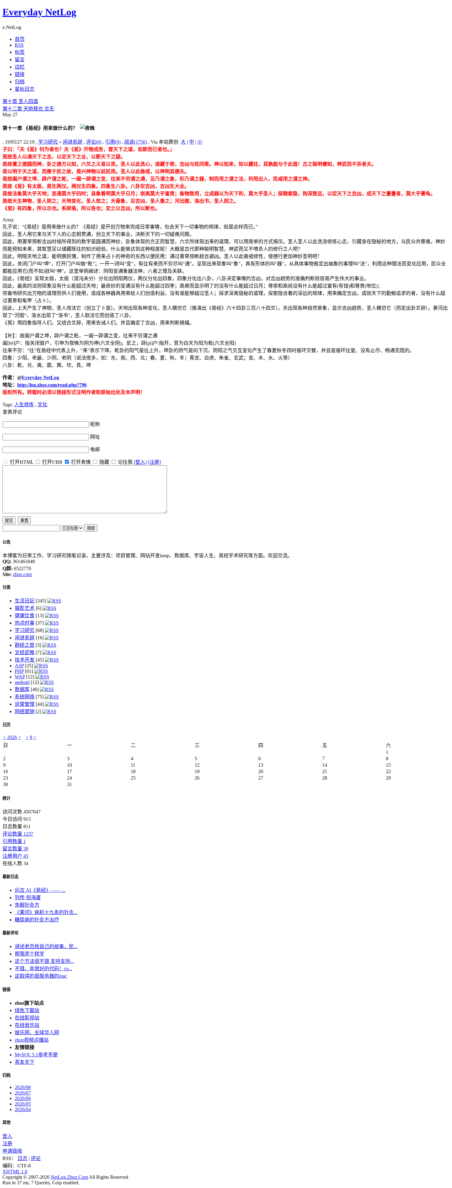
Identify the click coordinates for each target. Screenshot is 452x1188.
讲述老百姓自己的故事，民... (46, 946)
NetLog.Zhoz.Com (69, 1177)
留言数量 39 (15, 848)
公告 (6, 542)
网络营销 (24, 711)
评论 (36, 1158)
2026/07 (23, 1092)
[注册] (154, 462)
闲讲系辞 (72, 142)
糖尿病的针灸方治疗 (37, 919)
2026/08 (23, 1087)
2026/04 (23, 1109)
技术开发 (24, 659)
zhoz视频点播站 (32, 1040)
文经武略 (24, 652)
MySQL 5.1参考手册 (36, 1054)
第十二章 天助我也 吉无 (28, 108)
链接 (6, 989)
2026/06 (23, 1098)
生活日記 (24, 600)
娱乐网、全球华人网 (37, 1032)
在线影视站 (27, 1017)
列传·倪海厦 (28, 897)
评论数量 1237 (17, 833)
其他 (6, 1122)
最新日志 (10, 876)
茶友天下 (24, 1062)
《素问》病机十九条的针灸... (46, 912)
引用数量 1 (14, 841)
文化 (42, 404)
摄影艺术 (24, 608)
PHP (19, 671)
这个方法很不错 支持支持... (44, 961)
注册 (7, 1143)
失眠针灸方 (27, 905)
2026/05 (23, 1104)
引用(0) (113, 142)
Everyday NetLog (39, 12)
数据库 (22, 689)
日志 (22, 1158)
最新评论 (10, 933)
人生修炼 (24, 404)
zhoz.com (22, 574)
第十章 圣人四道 (20, 101)
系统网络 (24, 696)
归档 (6, 1075)
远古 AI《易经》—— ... (40, 890)
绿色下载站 (27, 1010)
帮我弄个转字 (29, 953)
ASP (19, 665)
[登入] (140, 462)
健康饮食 (24, 615)
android (22, 682)
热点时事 (24, 623)
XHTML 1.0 (14, 1171)
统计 (6, 798)
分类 (6, 587)
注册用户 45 (15, 856)
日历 (6, 724)
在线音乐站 (27, 1025)
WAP (20, 676)
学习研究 (48, 142)
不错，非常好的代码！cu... (43, 968)
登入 (7, 1136)
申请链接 (12, 1151)
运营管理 (24, 704)
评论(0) (93, 142)
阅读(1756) (135, 142)
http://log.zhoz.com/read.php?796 (52, 384)
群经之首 (24, 645)
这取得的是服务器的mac (41, 976)
